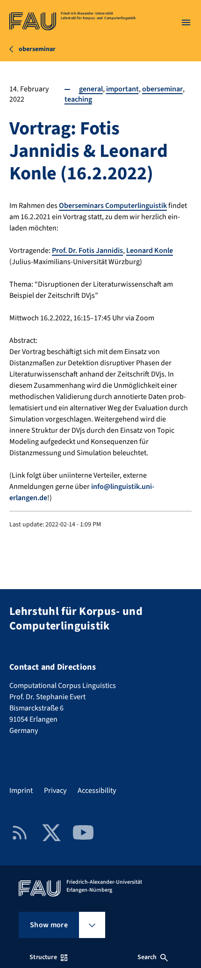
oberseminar (162, 89)
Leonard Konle (149, 250)
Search (147, 957)
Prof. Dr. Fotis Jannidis (87, 250)
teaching (78, 99)
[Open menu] (186, 22)
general (91, 89)
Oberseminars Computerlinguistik (113, 205)
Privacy (55, 790)
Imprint (21, 790)
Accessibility (97, 790)
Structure (43, 957)
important (122, 89)
